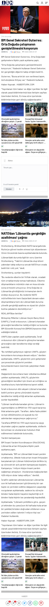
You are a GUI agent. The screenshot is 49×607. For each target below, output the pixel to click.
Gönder (9, 189)
